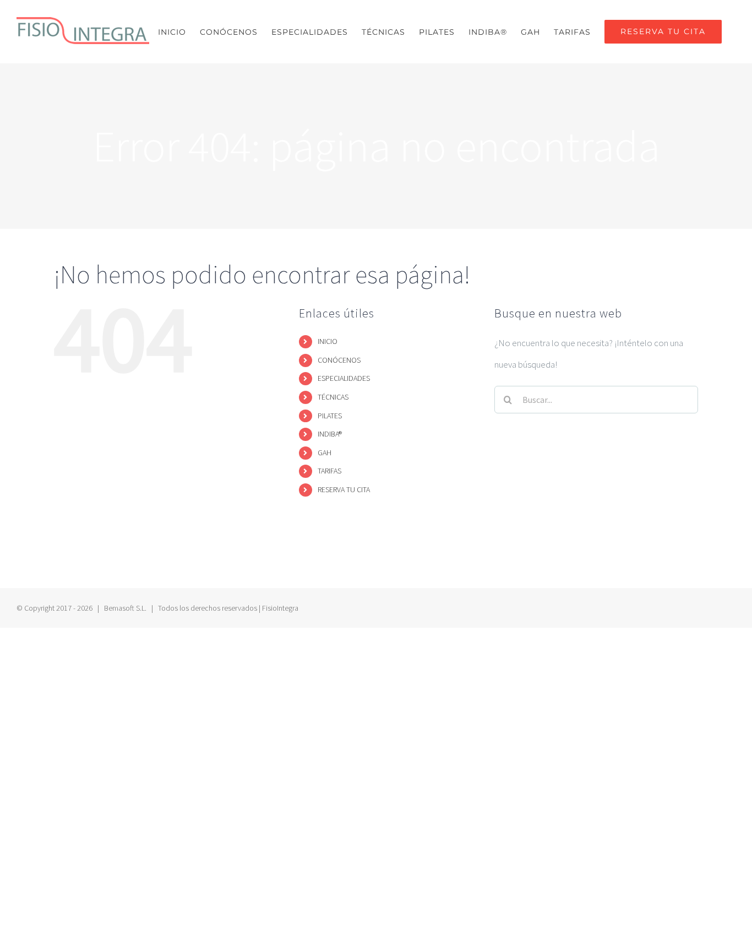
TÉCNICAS (333, 397)
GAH (324, 452)
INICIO (327, 341)
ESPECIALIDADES (344, 378)
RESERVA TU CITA (344, 489)
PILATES (330, 416)
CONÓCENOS (339, 360)
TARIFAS (329, 471)
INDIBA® (330, 434)
